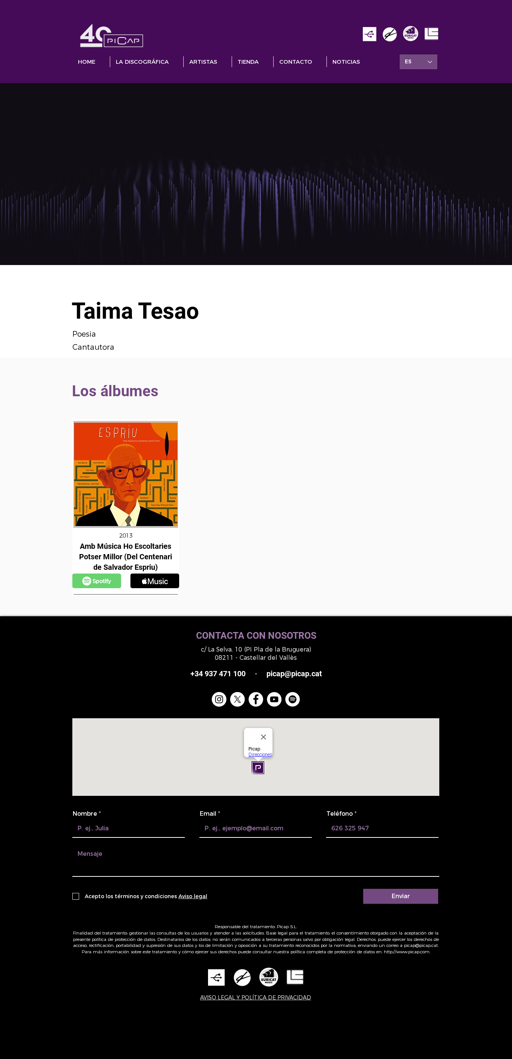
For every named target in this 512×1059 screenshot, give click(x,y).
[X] (237, 699)
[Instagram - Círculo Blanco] (219, 699)
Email (208, 814)
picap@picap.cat (421, 945)
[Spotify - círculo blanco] (292, 699)
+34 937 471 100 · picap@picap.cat (256, 673)
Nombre (85, 814)
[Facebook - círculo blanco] (256, 699)
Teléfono (339, 814)
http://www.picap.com (407, 951)
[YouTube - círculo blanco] (274, 699)
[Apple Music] (96, 581)
